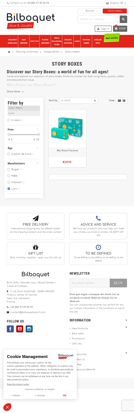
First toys (34, 41)
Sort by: (53, 100)
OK (120, 282)
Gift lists (76, 344)
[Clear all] (38, 108)
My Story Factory (67, 150)
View (111, 100)
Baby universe (23, 41)
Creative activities (68, 41)
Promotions (78, 339)
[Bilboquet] (31, 21)
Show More (15, 92)
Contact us (78, 359)
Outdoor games (86, 41)
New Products (80, 329)
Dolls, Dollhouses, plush (57, 41)
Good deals (115, 11)
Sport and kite (112, 38)
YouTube (19, 328)
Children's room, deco (12, 41)
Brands (90, 11)
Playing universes (45, 41)
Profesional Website (83, 370)
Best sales (78, 334)
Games (77, 41)
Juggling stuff (98, 41)
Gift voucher (79, 354)
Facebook (10, 328)
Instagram (29, 328)
